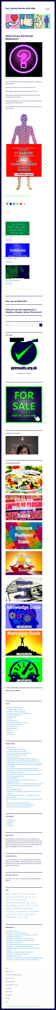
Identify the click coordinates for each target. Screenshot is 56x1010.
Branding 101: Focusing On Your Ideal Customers (20, 946)
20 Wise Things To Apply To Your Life (17, 755)
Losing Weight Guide (11, 985)
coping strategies (31, 894)
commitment (21, 894)
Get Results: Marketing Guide (15, 707)
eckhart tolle (20, 897)
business (13, 894)
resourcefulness (10, 911)
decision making (10, 897)
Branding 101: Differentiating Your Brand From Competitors (23, 944)
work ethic (24, 917)
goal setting (17, 899)
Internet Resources (12, 728)
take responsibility (11, 917)
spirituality (20, 914)
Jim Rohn (27, 905)
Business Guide (10, 978)
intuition (20, 905)
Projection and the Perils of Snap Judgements (19, 806)
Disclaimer (10, 732)
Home (7, 968)
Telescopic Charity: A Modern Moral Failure (18, 803)
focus (34, 897)
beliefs (8, 894)
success (26, 914)
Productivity (10, 825)
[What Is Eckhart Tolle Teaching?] (25, 272)
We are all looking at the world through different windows (22, 768)
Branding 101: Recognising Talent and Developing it (21, 940)
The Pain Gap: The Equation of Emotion (17, 722)
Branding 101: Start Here (13, 931)
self (17, 911)
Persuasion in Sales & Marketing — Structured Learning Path (23, 795)
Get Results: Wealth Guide (14, 715)
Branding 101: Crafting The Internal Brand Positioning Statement (24, 957)
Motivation (10, 823)
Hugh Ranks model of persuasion (15, 902)
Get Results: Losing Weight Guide (16, 711)
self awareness (30, 289)
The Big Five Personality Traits (15, 724)
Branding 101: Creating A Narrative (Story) (18, 954)
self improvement (34, 911)
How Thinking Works (12, 778)
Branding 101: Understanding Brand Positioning (20, 952)
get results (9, 899)
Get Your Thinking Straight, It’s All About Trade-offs (21, 780)
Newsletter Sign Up (12, 720)
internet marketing (11, 905)
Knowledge (23, 289)
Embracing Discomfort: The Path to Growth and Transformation (24, 762)
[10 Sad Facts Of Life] (25, 228)
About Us (9, 730)
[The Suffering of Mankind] (25, 250)
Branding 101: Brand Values (14, 942)
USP (19, 917)
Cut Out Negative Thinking (14, 789)
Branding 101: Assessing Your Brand (16, 933)
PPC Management (12, 717)
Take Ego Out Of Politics (13, 782)
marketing (9, 908)
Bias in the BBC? (11, 797)
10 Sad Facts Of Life (10, 237)
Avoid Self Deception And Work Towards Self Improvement (23, 759)
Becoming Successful (12, 757)
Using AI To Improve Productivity (16, 749)
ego (26, 897)
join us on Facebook (13, 690)
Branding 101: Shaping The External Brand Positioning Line (23, 959)
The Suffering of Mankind (11, 258)
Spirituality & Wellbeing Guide (14, 974)
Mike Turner (8, 289)
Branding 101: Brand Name (14, 956)
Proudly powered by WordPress (33, 1006)
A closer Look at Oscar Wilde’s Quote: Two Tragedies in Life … (23, 761)
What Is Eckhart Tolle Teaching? (13, 280)
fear (30, 897)
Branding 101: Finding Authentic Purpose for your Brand (22, 934)
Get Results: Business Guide (14, 709)
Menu (47, 9)
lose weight (34, 905)
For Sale (9, 719)
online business (17, 908)
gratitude (24, 899)
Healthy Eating (11, 747)
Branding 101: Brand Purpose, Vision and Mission (20, 938)
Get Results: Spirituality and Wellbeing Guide (19, 713)
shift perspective (10, 914)
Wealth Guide (9, 971)
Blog (7, 1001)
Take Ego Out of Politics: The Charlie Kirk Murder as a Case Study (24, 783)
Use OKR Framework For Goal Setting (17, 751)
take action (33, 914)
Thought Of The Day (12, 726)
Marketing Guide (10, 981)
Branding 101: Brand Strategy (15, 936)
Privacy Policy (10, 734)
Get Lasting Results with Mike (20, 8)
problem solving (28, 908)
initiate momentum (31, 902)
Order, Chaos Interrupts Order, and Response (19, 753)
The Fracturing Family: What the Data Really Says (20, 805)
